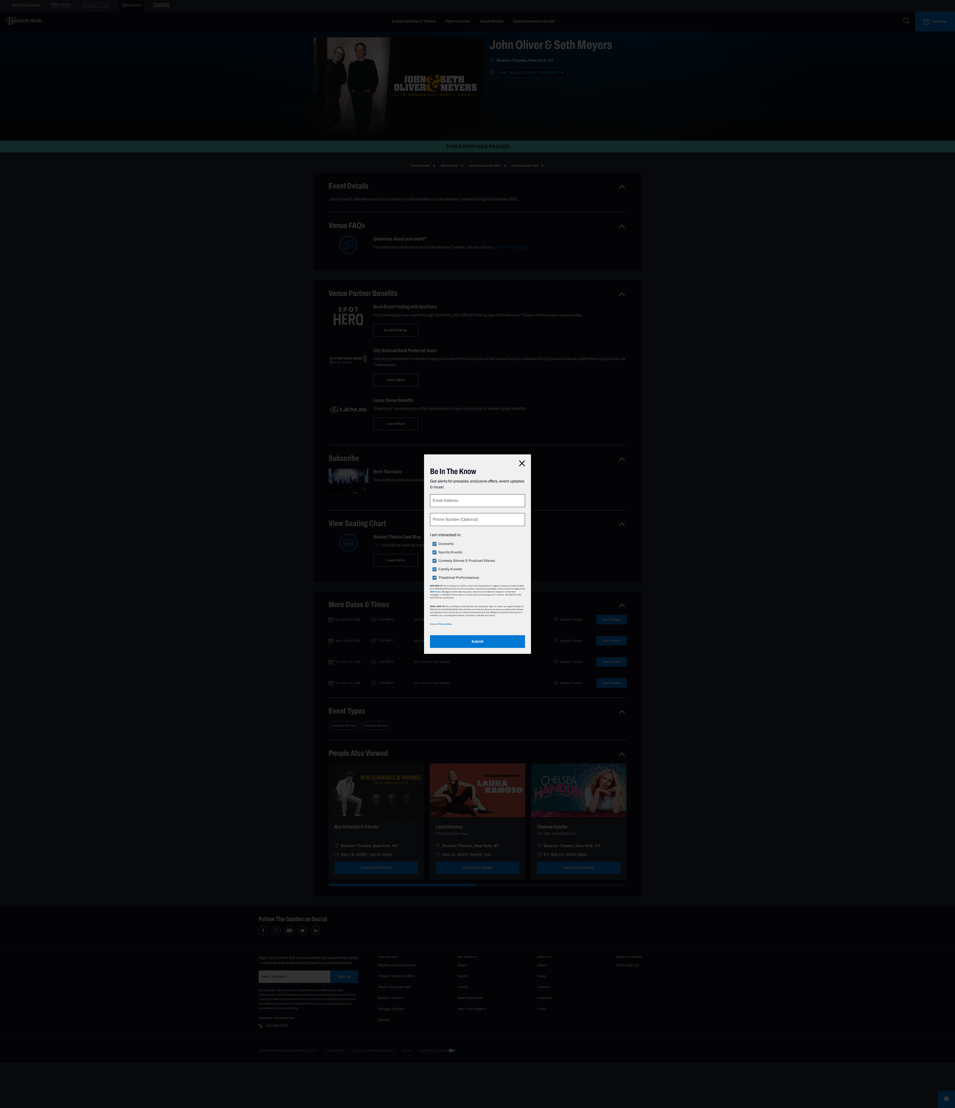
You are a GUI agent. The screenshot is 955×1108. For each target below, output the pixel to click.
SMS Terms (435, 591)
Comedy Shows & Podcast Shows (466, 560)
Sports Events (450, 552)
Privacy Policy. (445, 624)
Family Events (450, 569)
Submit (477, 641)
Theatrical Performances (458, 577)
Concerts (446, 543)
